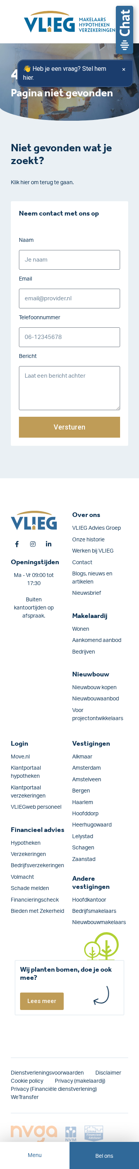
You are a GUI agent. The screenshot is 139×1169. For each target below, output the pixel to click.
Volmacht (22, 877)
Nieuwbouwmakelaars (99, 922)
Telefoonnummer (39, 317)
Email (25, 279)
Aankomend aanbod (96, 640)
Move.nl (20, 757)
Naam (26, 240)
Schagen (83, 848)
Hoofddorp (85, 813)
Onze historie (88, 540)
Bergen (81, 791)
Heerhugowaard (92, 825)
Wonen (80, 629)
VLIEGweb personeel (36, 807)
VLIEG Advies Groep (96, 528)
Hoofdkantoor (89, 900)
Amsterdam (86, 768)
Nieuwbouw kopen (94, 687)
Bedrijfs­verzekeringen (37, 865)
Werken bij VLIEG (93, 551)
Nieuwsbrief (86, 593)
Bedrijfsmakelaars (94, 911)
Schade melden (30, 888)
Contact (82, 562)
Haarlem (82, 802)
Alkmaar (82, 757)
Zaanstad (83, 859)
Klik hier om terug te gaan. (42, 182)
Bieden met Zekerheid (37, 911)
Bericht (28, 356)
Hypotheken (26, 843)
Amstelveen (86, 779)
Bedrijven (83, 652)
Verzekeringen (28, 854)
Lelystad (82, 836)
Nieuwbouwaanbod (95, 699)
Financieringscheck (35, 900)
